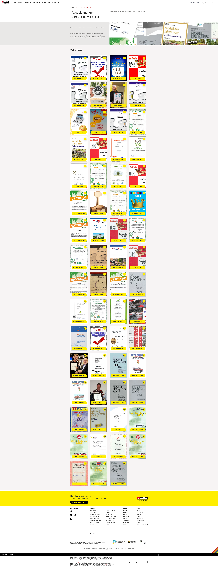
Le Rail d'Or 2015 (138, 186)
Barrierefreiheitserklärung (210, 554)
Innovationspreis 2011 (79, 348)
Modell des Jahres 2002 (79, 456)
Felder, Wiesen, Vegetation (111, 518)
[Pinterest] (75, 515)
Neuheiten (125, 514)
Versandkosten (90, 542)
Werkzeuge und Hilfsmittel (111, 528)
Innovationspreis (118, 429)
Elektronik (108, 526)
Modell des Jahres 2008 (137, 375)
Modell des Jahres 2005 (137, 402)
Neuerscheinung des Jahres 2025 (99, 78)
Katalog (125, 510)
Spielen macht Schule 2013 (79, 267)
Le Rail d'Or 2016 (98, 159)
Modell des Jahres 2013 (118, 267)
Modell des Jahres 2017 (79, 159)
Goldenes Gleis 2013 (98, 267)
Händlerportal (140, 518)
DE (205, 2)
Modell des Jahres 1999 (98, 483)
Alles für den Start (94, 510)
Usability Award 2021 (98, 105)
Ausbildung (139, 526)
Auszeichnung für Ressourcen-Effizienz (138, 159)
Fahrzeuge (92, 526)
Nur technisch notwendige (124, 562)
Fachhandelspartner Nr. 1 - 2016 (119, 159)
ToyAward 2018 (79, 132)
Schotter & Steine (110, 520)
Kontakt (138, 516)
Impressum (193, 554)
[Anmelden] (213, 2)
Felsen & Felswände (94, 516)
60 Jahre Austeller (79, 186)
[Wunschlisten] (210, 2)
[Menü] (147, 540)
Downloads (125, 512)
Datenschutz (175, 554)
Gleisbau (108, 512)
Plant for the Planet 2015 (79, 213)
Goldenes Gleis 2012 (98, 294)
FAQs (124, 524)
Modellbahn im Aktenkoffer (112, 530)
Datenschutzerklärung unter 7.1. (76, 562)
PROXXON (92, 533)
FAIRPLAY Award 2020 (118, 105)
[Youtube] (71, 515)
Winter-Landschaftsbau (111, 522)
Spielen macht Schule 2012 (99, 321)
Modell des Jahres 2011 (118, 348)
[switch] (145, 543)
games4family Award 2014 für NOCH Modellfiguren (138, 213)
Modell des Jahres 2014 (98, 240)
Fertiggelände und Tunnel (95, 530)
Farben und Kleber (94, 528)
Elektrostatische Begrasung (96, 520)
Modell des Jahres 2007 (79, 402)
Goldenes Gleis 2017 (118, 132)
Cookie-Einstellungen (200, 554)
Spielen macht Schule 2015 (119, 213)
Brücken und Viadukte (95, 514)
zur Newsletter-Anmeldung (78, 502)
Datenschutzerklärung (74, 566)
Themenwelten (126, 520)
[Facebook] (71, 511)
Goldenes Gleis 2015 (98, 213)
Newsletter (139, 514)
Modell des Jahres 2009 (98, 375)
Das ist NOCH (140, 510)
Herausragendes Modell (79, 483)
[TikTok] (71, 519)
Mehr (144, 562)
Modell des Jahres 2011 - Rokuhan (138, 321)
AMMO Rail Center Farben (96, 531)
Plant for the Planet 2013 (79, 294)
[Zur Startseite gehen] (5, 2)
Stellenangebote (140, 520)
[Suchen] (202, 2)
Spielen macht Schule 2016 (99, 186)
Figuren (107, 524)
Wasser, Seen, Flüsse (95, 518)
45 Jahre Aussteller (118, 456)
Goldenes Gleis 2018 (137, 105)
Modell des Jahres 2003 (137, 429)
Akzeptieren (137, 562)
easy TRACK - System (111, 510)
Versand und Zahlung (183, 554)
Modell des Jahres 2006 (118, 402)
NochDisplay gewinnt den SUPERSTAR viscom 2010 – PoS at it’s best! (80, 375)
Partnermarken (109, 531)
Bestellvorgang (140, 512)
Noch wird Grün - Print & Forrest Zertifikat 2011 (119, 321)
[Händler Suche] (208, 2)
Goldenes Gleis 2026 (79, 78)
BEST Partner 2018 (98, 132)
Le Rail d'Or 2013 (138, 267)
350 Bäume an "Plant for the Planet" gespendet (119, 294)
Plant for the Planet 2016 (118, 186)
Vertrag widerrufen (163, 554)
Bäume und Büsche (94, 522)
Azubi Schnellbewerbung (142, 524)
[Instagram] (75, 511)
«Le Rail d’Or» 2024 (137, 78)
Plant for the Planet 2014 (79, 240)
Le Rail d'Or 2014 (118, 240)
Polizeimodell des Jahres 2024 (119, 78)
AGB (189, 554)
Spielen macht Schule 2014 (138, 240)
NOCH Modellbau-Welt (128, 526)
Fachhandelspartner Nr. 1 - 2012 (80, 321)
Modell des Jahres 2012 (138, 294)
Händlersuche (126, 516)
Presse (138, 522)
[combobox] (195, 2)
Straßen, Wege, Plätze (111, 516)
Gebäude (92, 524)
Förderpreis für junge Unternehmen (99, 456)
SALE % (125, 518)
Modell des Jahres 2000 (137, 456)
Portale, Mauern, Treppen (111, 514)
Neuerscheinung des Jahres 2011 (99, 348)
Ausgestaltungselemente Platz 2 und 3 (138, 348)
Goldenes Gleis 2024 (79, 105)
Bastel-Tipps (126, 522)
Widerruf (170, 554)
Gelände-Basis (93, 512)
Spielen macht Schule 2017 (138, 132)
